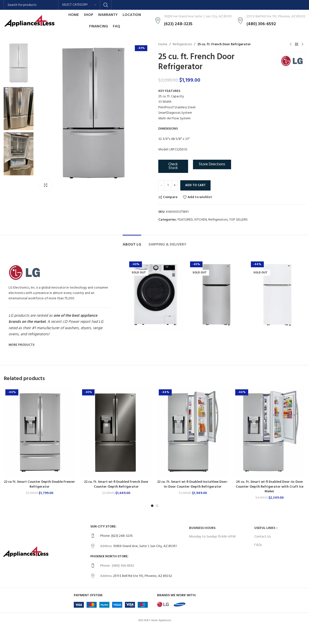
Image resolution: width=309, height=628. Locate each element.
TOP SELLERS (238, 220)
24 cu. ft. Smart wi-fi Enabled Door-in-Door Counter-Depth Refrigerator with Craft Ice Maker (269, 486)
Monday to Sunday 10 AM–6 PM (212, 536)
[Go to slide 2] (157, 506)
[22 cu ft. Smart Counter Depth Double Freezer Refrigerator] (39, 432)
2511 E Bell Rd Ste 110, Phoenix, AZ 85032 (142, 576)
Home (162, 44)
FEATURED (185, 220)
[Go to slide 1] (152, 506)
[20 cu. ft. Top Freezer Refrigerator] (216, 295)
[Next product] (302, 44)
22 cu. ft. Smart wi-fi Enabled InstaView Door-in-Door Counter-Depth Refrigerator (192, 484)
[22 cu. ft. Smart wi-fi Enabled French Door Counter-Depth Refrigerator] (116, 432)
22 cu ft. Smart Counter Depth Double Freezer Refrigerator (39, 484)
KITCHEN (200, 220)
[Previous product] (291, 44)
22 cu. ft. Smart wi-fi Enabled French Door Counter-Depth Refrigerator (116, 484)
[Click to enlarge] (46, 185)
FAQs (258, 545)
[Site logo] (29, 21)
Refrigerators (182, 44)
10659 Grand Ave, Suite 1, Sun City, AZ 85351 (145, 546)
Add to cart (195, 185)
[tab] (132, 242)
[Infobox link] (137, 536)
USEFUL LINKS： (266, 528)
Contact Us (262, 536)
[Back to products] (296, 44)
